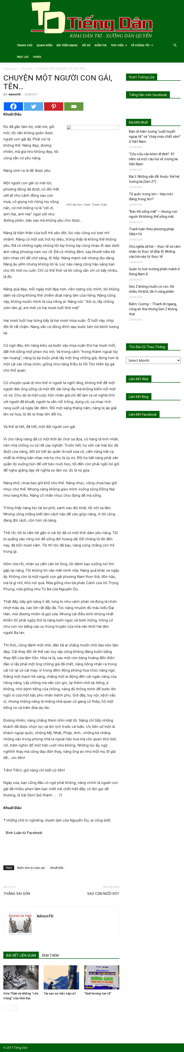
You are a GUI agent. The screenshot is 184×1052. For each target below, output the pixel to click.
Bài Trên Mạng (67, 45)
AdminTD (15, 94)
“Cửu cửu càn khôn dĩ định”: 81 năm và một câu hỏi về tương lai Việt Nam (153, 159)
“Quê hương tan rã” (97, 993)
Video (37, 56)
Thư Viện (117, 45)
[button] (175, 45)
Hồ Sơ (86, 45)
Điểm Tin (101, 45)
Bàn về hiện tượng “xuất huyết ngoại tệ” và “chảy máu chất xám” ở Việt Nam (154, 137)
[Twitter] (33, 106)
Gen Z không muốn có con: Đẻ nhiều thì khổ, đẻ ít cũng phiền (151, 289)
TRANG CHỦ (24, 45)
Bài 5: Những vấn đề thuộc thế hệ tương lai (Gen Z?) (154, 179)
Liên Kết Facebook (143, 414)
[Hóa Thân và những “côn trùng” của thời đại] (21, 977)
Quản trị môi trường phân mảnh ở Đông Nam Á (154, 271)
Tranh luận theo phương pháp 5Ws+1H (151, 231)
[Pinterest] (53, 106)
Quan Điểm (44, 45)
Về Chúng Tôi (140, 45)
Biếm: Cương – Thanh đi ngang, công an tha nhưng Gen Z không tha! (153, 309)
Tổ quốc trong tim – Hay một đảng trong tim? (151, 196)
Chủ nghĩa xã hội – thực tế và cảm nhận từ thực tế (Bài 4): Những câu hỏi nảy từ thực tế (155, 252)
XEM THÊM (50, 955)
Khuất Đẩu (56, 867)
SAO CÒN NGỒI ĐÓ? (103, 893)
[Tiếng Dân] (92, 20)
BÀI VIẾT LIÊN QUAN (21, 955)
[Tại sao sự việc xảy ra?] (61, 977)
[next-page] (14, 1008)
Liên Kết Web (139, 379)
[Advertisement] (61, 849)
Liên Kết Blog (139, 397)
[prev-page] (6, 1008)
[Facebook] (13, 106)
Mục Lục (23, 56)
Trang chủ (10, 69)
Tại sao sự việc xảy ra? (60, 993)
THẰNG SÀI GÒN (16, 893)
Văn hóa (26, 69)
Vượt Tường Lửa (141, 77)
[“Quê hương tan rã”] (101, 977)
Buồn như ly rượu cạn (31, 867)
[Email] (73, 106)
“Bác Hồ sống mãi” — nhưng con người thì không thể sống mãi (153, 214)
